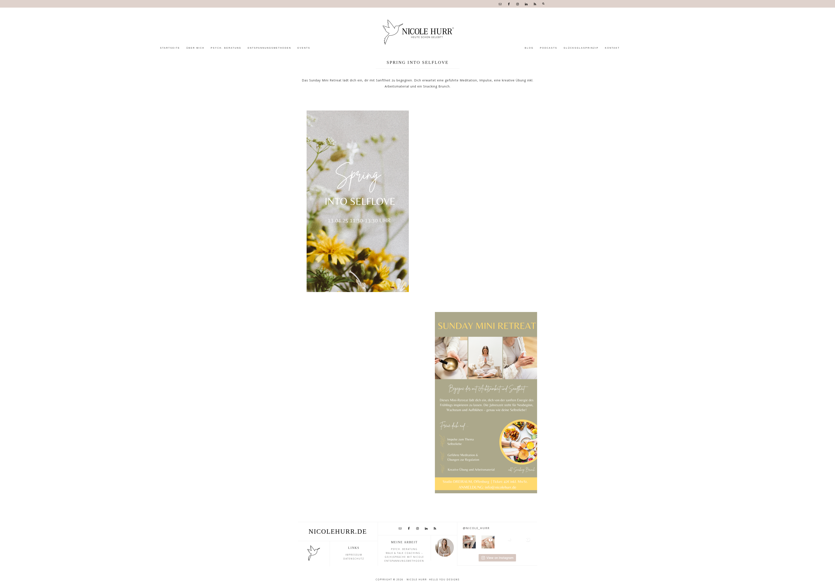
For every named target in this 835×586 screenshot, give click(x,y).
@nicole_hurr (476, 528)
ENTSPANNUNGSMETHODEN (404, 560)
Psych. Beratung (404, 549)
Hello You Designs (444, 579)
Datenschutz (353, 558)
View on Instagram (499, 558)
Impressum (353, 554)
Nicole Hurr (417, 32)
